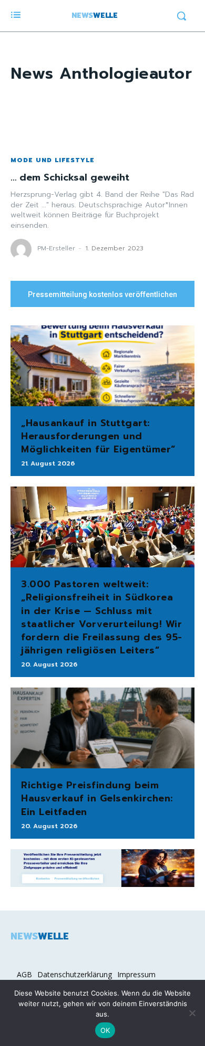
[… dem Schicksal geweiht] (102, 118)
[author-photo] (23, 249)
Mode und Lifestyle (53, 160)
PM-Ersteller (56, 248)
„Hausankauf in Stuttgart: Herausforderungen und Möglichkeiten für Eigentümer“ (98, 436)
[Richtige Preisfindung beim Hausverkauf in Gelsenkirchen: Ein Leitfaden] (102, 728)
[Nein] (192, 1013)
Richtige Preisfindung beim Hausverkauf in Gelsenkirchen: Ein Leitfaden (97, 798)
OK (105, 1030)
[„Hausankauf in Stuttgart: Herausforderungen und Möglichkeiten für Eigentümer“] (102, 365)
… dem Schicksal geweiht (70, 177)
